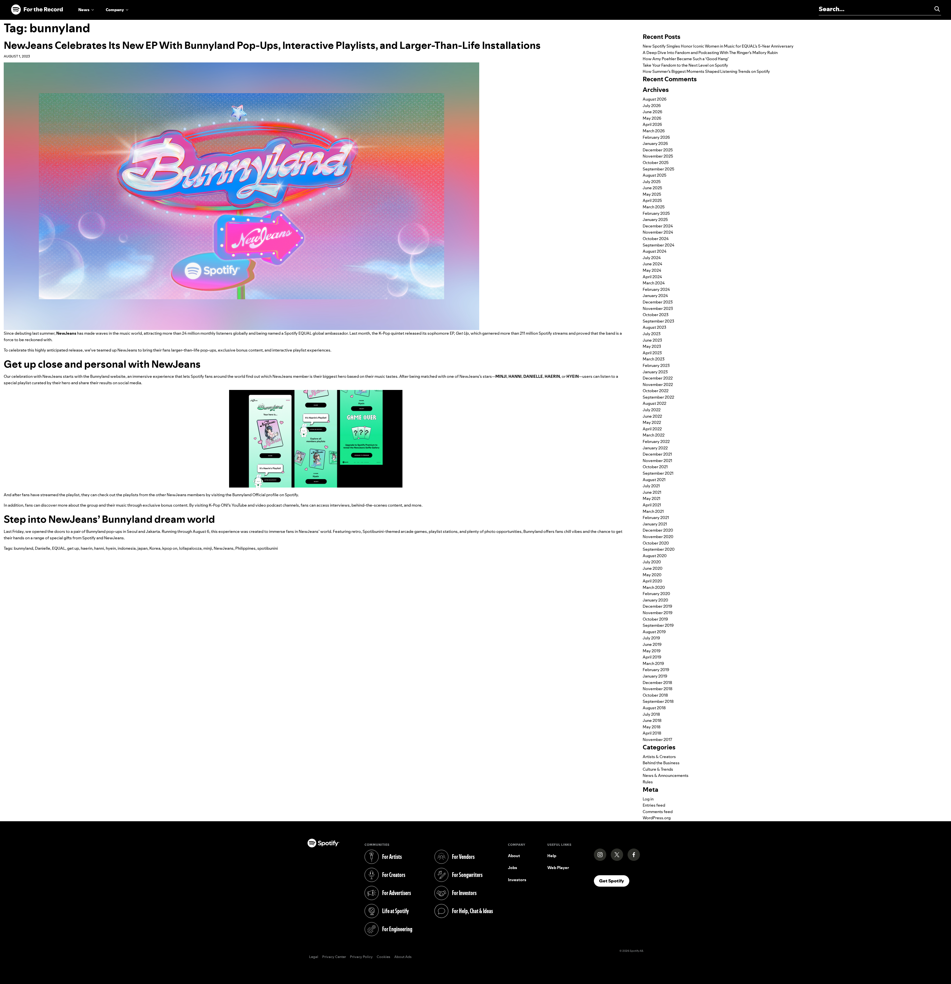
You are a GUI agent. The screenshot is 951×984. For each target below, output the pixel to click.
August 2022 (654, 403)
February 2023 (656, 365)
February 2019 (656, 669)
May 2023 (652, 346)
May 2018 (651, 727)
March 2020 (654, 587)
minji (207, 548)
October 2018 (655, 695)
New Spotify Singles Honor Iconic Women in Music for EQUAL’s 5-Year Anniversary (718, 46)
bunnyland (23, 548)
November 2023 (658, 308)
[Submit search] (935, 9)
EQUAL (58, 548)
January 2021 (655, 524)
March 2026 (654, 131)
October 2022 (655, 390)
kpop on (169, 548)
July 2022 (651, 409)
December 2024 (658, 226)
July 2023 (651, 333)
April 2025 (652, 200)
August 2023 (654, 327)
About (514, 855)
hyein (111, 548)
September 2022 (658, 397)
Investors (517, 879)
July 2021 (651, 486)
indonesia (127, 548)
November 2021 (657, 460)
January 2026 (655, 143)
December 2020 (658, 530)
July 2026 (652, 105)
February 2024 (656, 289)
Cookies (383, 957)
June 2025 (652, 188)
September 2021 (658, 473)
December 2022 (658, 378)
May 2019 (651, 651)
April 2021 (652, 505)
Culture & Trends (658, 769)
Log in (648, 799)
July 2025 (652, 181)
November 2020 (658, 536)
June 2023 (652, 340)
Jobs (512, 867)
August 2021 (654, 479)
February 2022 (656, 441)
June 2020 (652, 568)
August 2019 (654, 631)
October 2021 (655, 466)
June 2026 (652, 111)
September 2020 (659, 549)
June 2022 (652, 416)
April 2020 (652, 581)
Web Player (558, 867)
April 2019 (652, 657)
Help (551, 855)
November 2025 (658, 156)
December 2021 (657, 454)
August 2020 (655, 555)
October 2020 (656, 543)
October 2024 (656, 238)
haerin (86, 548)
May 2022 (652, 422)
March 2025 (654, 207)
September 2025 (658, 169)
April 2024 (652, 276)
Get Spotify (614, 880)
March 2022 (653, 435)
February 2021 (656, 517)
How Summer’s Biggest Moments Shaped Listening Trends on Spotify (706, 71)
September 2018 (658, 701)
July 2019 (651, 638)
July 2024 (652, 257)
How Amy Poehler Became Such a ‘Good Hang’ (686, 58)
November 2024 (658, 232)
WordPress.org (657, 817)
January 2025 (655, 219)
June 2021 (652, 492)
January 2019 (655, 676)
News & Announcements (665, 775)
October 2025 (656, 162)
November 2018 (657, 688)
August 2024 (654, 251)
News (83, 9)
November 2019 (657, 612)
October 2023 (655, 314)
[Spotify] (37, 9)
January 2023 (655, 372)
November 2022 (658, 384)
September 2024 (658, 245)
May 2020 (652, 574)
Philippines (245, 548)
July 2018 (651, 714)
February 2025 (656, 213)
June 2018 (652, 720)
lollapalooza (190, 548)
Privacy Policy (361, 957)
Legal (313, 957)
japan (142, 548)
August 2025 (654, 175)
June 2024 (652, 264)
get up (73, 548)
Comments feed (658, 811)
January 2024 (655, 295)
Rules (648, 782)
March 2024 (654, 283)
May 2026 (652, 118)
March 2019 (653, 663)
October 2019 (655, 619)
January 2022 (655, 448)
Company (115, 9)
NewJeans (224, 548)
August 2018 (654, 708)
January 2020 (655, 600)
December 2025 (658, 150)
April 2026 (652, 124)
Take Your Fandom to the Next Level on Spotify (685, 65)
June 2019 (652, 644)
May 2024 (652, 270)
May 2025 (652, 194)
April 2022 (652, 429)
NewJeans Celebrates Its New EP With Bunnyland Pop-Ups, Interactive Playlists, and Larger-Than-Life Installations (272, 45)
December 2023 (658, 302)
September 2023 (658, 321)
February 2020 (656, 593)
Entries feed (654, 805)
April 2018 (652, 733)
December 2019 (657, 606)
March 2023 (653, 359)
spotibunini (267, 548)
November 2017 (657, 739)
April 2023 (652, 352)
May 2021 (651, 498)
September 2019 (658, 625)
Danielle (42, 548)
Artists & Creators (659, 756)
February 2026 (656, 137)
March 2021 (653, 511)
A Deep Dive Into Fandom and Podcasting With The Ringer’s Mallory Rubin (710, 52)
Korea (154, 548)
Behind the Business (661, 762)
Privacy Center (334, 957)
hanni (99, 548)
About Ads (403, 957)
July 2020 (652, 562)
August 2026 (654, 99)
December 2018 (657, 682)
